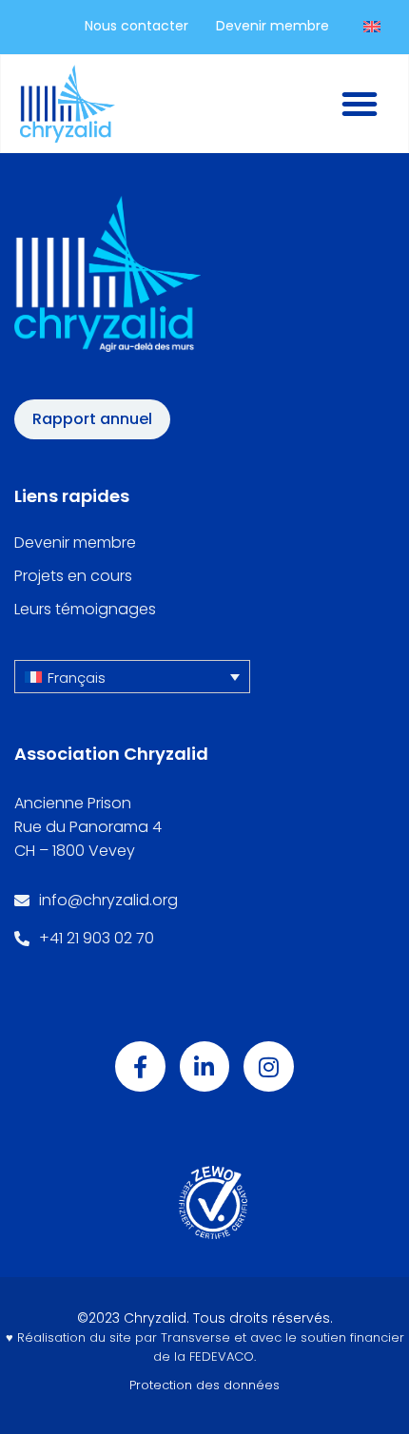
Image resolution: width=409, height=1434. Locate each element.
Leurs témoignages (85, 609)
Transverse (195, 1337)
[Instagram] (268, 1066)
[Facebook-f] (140, 1066)
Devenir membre (75, 542)
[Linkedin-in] (205, 1066)
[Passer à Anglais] (371, 27)
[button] (132, 676)
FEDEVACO (221, 1356)
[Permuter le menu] (360, 104)
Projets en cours (73, 576)
